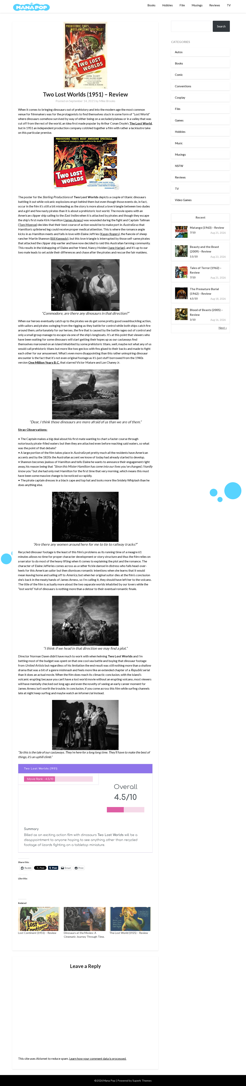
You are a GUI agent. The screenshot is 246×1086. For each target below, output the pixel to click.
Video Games (183, 200)
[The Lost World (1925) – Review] (130, 919)
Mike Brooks (107, 101)
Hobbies (167, 5)
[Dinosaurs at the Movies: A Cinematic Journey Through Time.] (85, 919)
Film (182, 5)
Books (151, 5)
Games (179, 120)
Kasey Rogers (110, 234)
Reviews (214, 5)
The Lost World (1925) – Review (128, 932)
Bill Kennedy (59, 238)
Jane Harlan (116, 247)
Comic (179, 74)
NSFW (179, 166)
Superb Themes (142, 1080)
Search (221, 26)
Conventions (183, 86)
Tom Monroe (27, 224)
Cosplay (180, 97)
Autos (179, 52)
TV (229, 5)
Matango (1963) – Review (207, 227)
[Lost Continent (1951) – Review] (39, 919)
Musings (197, 5)
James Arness (73, 220)
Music (179, 143)
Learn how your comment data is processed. (97, 1058)
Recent (200, 217)
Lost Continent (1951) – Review (37, 932)
